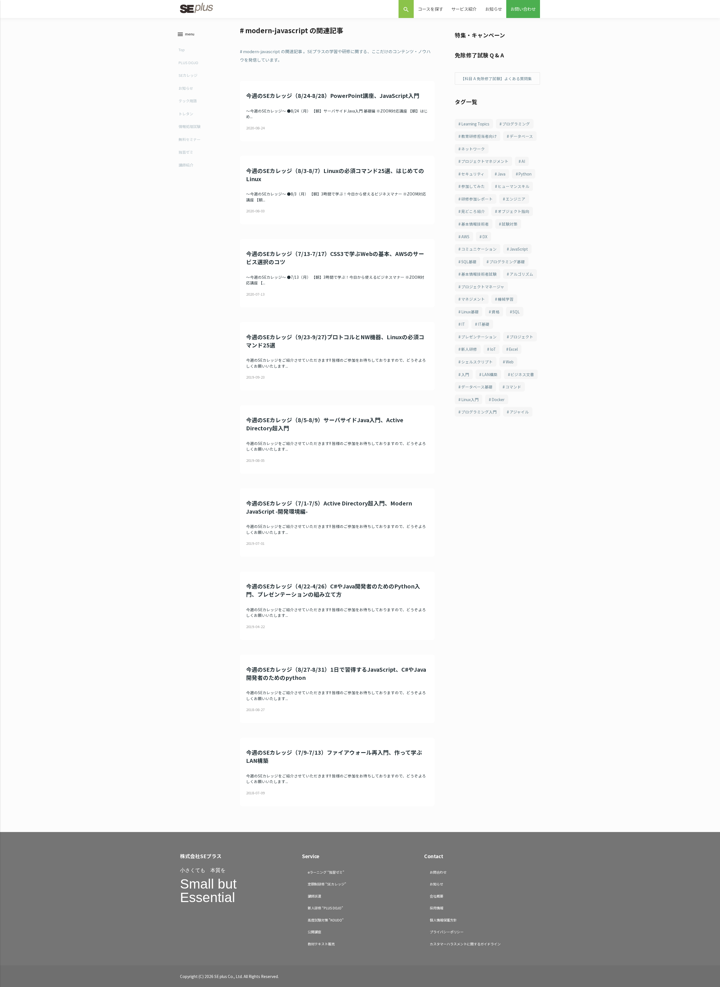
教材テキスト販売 (321, 943)
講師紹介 (186, 165)
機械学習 (506, 299)
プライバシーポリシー (447, 931)
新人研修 (469, 349)
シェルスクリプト (477, 362)
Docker (498, 399)
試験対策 (510, 224)
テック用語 (188, 101)
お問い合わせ (523, 9)
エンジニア (515, 199)
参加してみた (473, 186)
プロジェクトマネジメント (484, 161)
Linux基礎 (470, 311)
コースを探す (430, 9)
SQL (516, 311)
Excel (513, 349)
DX (484, 236)
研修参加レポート (477, 199)
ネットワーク (473, 149)
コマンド (513, 387)
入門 (465, 374)
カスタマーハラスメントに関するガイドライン (465, 943)
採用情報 (436, 907)
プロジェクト (521, 337)
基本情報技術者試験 (479, 274)
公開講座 (314, 931)
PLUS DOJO (188, 62)
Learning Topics (475, 124)
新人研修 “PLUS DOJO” (325, 907)
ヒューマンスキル (513, 186)
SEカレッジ (188, 75)
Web (510, 362)
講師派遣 (314, 896)
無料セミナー (190, 139)
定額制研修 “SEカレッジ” (327, 884)
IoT (493, 349)
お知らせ (493, 9)
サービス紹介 (464, 9)
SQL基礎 (468, 261)
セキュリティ (473, 174)
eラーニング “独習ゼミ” (326, 872)
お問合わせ (438, 872)
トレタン (186, 113)
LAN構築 (490, 374)
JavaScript (519, 249)
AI (523, 161)
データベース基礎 (476, 387)
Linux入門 (470, 399)
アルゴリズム (521, 274)
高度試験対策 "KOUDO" (326, 920)
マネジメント (473, 299)
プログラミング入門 (479, 412)
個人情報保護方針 (443, 920)
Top (182, 49)
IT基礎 (483, 324)
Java (501, 174)
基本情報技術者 (475, 224)
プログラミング (516, 124)
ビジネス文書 (522, 374)
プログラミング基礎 (507, 261)
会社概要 (436, 896)
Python (525, 174)
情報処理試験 (190, 126)
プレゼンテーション (479, 337)
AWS (465, 236)
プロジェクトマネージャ (482, 286)
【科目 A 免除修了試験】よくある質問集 (496, 78)
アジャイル (519, 412)
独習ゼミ (186, 152)
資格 (496, 311)
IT (463, 324)
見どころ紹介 (473, 211)
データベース (521, 136)
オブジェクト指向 (513, 211)
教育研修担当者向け (479, 136)
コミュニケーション (479, 249)
